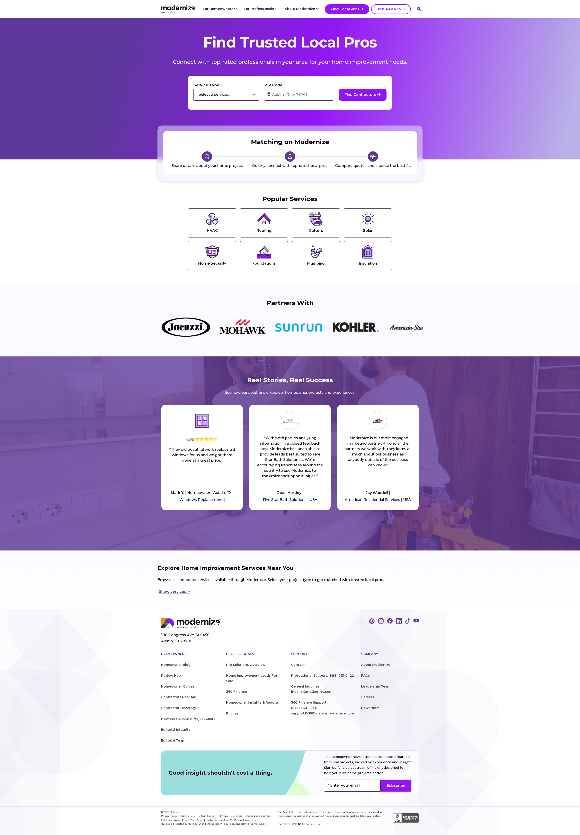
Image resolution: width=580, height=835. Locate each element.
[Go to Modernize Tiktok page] (407, 621)
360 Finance (236, 692)
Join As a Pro (389, 9)
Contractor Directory (178, 708)
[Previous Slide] (280, 523)
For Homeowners (218, 9)
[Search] (419, 9)
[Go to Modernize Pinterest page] (372, 621)
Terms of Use (188, 815)
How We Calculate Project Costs (188, 719)
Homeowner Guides (177, 686)
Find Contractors (361, 95)
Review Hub (171, 676)
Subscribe (396, 785)
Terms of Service (250, 823)
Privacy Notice (169, 815)
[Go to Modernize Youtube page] (416, 621)
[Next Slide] (299, 523)
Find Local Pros (345, 9)
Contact (298, 665)
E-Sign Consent (208, 815)
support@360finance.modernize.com (322, 713)
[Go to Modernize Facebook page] (390, 621)
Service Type (206, 85)
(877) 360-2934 (304, 708)
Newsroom (370, 708)
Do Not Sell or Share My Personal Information (232, 819)
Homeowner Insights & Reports (252, 702)
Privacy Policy (227, 823)
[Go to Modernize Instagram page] (381, 621)
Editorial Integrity (175, 730)
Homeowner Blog (176, 665)
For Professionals (259, 9)
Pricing (232, 713)
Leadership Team (375, 686)
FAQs (365, 676)
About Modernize (300, 9)
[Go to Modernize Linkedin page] (399, 621)
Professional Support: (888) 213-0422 (322, 676)
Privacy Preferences (231, 815)
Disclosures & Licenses (258, 815)
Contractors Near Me (178, 697)
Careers (367, 697)
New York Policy (193, 819)
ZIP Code (274, 85)
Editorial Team (173, 740)
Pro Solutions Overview (245, 665)
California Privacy (171, 819)
